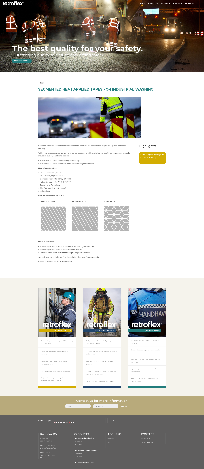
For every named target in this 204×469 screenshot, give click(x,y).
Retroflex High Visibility (84, 438)
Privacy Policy (45, 452)
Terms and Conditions (47, 455)
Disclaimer (43, 458)
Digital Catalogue (147, 442)
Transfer (79, 444)
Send (124, 406)
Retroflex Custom (82, 463)
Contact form (145, 438)
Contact (176, 4)
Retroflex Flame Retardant (86, 450)
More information (22, 61)
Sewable (79, 441)
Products (152, 4)
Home (142, 4)
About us (164, 4)
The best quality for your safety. (77, 48)
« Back (41, 83)
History (110, 442)
